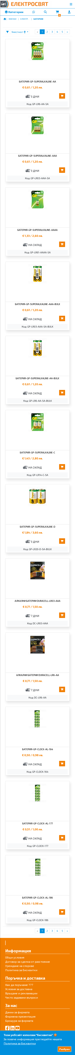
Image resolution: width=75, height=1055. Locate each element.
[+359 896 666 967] (33, 11)
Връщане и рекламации (21, 993)
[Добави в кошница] (62, 96)
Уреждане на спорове (19, 965)
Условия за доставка (18, 989)
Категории (15, 12)
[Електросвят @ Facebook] (7, 1028)
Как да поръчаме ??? (19, 984)
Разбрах (64, 1049)
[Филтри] (7, 32)
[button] (45, 11)
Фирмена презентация (20, 1016)
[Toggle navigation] (71, 4)
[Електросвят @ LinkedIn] (12, 1028)
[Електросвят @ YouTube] (17, 1028)
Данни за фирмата (17, 1012)
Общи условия (14, 957)
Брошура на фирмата (19, 1020)
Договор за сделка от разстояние (27, 961)
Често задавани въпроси (21, 997)
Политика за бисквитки (21, 970)
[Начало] (5, 18)
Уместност (18, 31)
